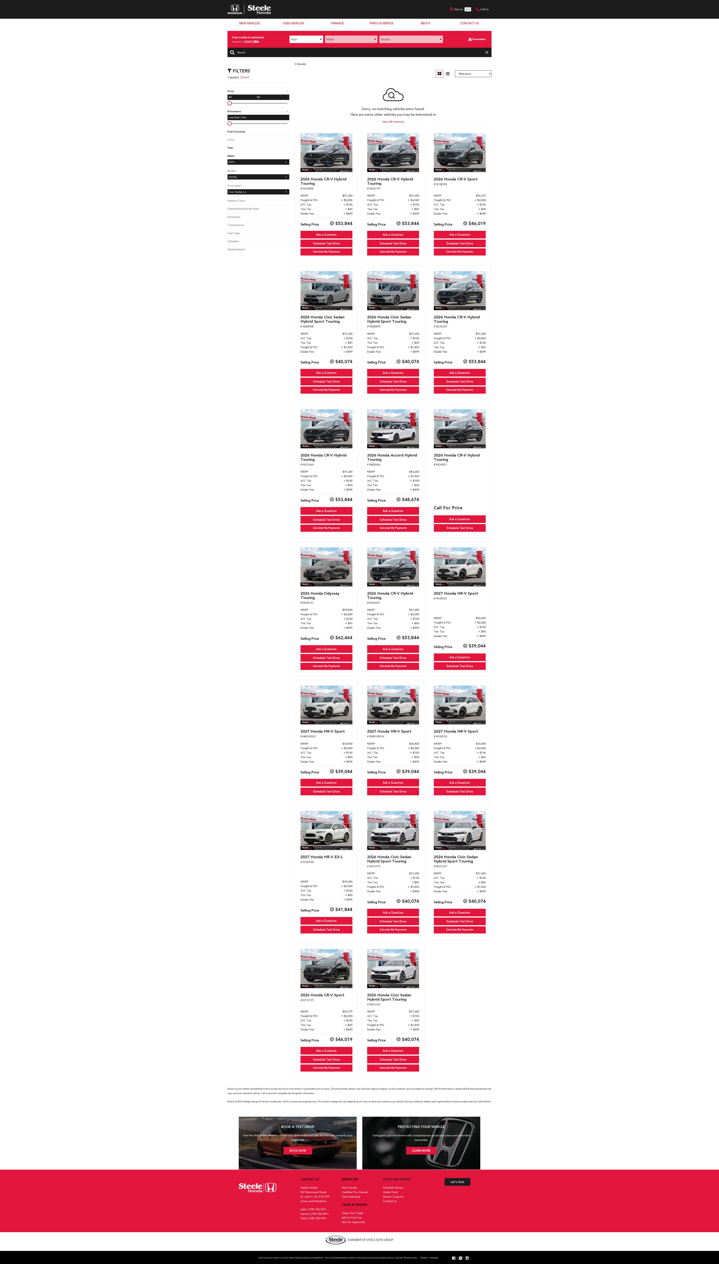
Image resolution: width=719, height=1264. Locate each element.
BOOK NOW (297, 1150)
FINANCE (337, 23)
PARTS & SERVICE (381, 23)
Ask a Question (326, 234)
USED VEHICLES (293, 23)
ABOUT (426, 23)
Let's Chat (457, 1182)
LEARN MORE (421, 1150)
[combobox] (306, 39)
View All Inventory (393, 121)
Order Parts (390, 1192)
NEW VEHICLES (249, 23)
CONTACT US (469, 23)
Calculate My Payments (326, 251)
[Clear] (245, 77)
